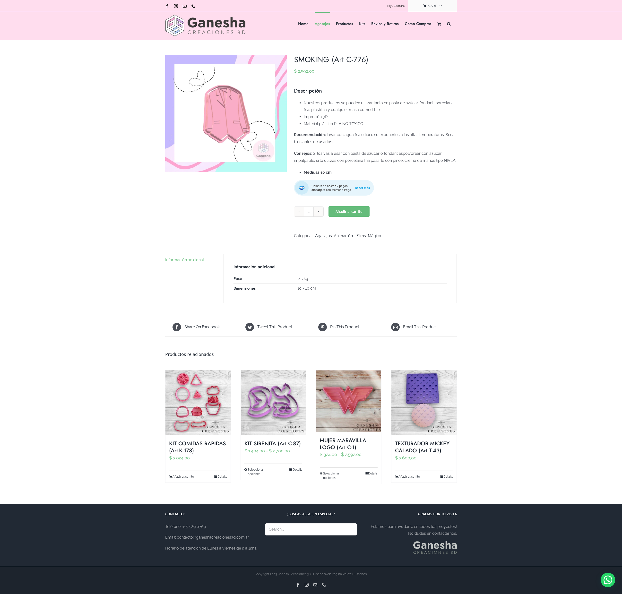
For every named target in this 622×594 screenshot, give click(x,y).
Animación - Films (350, 235)
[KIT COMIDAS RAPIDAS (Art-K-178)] (198, 402)
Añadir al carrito (349, 211)
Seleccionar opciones (256, 472)
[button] (449, 23)
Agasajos (323, 235)
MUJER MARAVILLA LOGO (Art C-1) (343, 443)
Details (222, 476)
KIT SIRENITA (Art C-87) (272, 443)
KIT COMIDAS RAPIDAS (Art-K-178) (197, 446)
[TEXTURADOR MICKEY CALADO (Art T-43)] (424, 402)
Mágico (374, 235)
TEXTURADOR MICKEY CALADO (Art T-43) (422, 446)
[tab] (192, 260)
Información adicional (184, 260)
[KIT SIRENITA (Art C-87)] (273, 402)
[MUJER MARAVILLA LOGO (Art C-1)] (348, 401)
